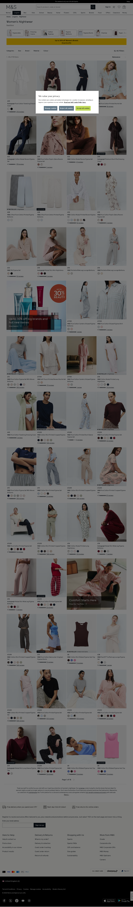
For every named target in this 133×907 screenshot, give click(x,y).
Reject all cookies (66, 108)
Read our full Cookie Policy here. (75, 102)
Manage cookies (50, 108)
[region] (67, 102)
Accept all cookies (83, 108)
